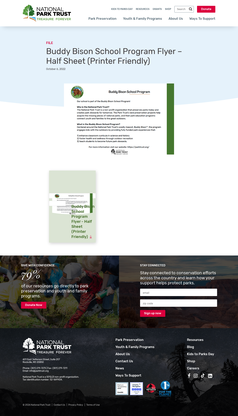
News (119, 368)
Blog (190, 347)
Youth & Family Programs (142, 19)
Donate (206, 9)
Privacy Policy (75, 405)
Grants (157, 9)
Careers (193, 368)
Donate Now (33, 305)
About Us (176, 19)
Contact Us (124, 361)
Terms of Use (93, 405)
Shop (168, 9)
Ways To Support (202, 19)
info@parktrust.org (39, 371)
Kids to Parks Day (122, 9)
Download (57, 206)
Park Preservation (102, 19)
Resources (142, 9)
